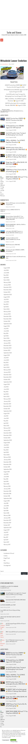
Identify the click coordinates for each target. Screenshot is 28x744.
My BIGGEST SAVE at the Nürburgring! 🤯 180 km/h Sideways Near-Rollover (16, 156)
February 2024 (7, 340)
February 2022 (7, 399)
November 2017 (7, 522)
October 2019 (7, 467)
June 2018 (6, 505)
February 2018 (7, 515)
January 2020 (7, 459)
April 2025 (6, 306)
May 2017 (6, 537)
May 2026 (6, 275)
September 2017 (7, 527)
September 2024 (8, 323)
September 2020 (8, 440)
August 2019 (7, 471)
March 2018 (6, 513)
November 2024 (7, 319)
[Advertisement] (14, 15)
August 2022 (7, 384)
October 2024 (7, 321)
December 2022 (7, 374)
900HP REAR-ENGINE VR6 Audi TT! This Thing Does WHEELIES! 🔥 (17, 178)
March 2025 (6, 309)
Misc (5, 560)
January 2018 (7, 518)
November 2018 (7, 493)
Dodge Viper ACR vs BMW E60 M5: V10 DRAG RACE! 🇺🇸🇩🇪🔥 (16, 163)
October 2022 (7, 379)
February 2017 (7, 544)
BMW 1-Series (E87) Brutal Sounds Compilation (16, 631)
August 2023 (7, 355)
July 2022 (6, 387)
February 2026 (7, 282)
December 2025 (7, 287)
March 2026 (6, 280)
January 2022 (7, 401)
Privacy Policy (14, 741)
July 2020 (6, 445)
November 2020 (8, 435)
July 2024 (6, 328)
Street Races (7, 563)
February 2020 (7, 457)
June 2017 (6, 535)
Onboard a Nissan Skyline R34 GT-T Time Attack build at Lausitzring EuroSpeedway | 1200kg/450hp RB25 (15, 218)
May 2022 (6, 391)
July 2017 (6, 532)
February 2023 (7, 370)
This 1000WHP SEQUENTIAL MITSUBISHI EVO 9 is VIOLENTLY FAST (11, 111)
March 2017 (6, 542)
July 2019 (6, 474)
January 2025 (7, 314)
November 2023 (7, 348)
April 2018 (6, 510)
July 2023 (6, 357)
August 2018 (7, 501)
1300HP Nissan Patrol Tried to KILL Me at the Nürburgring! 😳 (16, 170)
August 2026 (7, 268)
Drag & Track (7, 558)
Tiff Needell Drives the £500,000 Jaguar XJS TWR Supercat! (15, 126)
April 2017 (6, 539)
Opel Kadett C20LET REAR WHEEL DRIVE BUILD (16, 599)
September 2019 (8, 469)
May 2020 (6, 450)
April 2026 (6, 277)
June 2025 (6, 302)
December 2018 (7, 491)
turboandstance (5, 64)
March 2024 (6, 338)
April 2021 (6, 423)
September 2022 (8, 382)
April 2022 (6, 394)
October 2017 (7, 525)
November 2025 (7, 289)
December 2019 (7, 462)
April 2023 (6, 365)
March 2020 (6, 454)
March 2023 (6, 367)
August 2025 (7, 297)
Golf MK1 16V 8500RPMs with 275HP (8, 605)
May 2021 (6, 421)
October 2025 (7, 292)
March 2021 (6, 425)
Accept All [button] (13, 740)
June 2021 (6, 418)
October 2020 (7, 438)
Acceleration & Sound (9, 553)
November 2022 (7, 377)
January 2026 (7, 285)
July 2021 (6, 416)
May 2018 (6, 508)
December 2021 (7, 404)
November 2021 (7, 406)
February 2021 (7, 428)
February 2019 (7, 486)
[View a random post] (25, 40)
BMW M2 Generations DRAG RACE (13, 244)
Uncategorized (7, 565)
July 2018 (6, 503)
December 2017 (7, 520)
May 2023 (6, 362)
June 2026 (6, 272)
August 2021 (6, 413)
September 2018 (8, 498)
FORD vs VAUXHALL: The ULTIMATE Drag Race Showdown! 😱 (15, 141)
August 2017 (6, 530)
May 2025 (6, 304)
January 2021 (7, 430)
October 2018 (7, 496)
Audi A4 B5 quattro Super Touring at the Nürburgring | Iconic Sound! (16, 134)
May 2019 (6, 479)
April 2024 (6, 336)
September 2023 (8, 353)
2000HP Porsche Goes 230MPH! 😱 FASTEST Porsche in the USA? (15, 119)
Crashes (5, 555)
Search (2, 571)
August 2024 (7, 326)
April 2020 (6, 452)
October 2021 (7, 408)
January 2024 (7, 343)
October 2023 (7, 350)
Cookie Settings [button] (6, 740)
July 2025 (6, 299)
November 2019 (7, 464)
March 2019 (6, 484)
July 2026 (6, 270)
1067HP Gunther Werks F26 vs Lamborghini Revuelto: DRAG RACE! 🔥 (16, 148)
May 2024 (6, 333)
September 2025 (8, 294)
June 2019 (6, 476)
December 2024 (7, 316)
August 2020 (7, 442)
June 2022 (6, 389)
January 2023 (7, 372)
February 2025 (7, 311)
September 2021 (7, 411)
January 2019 (7, 488)
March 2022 (6, 396)
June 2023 (6, 360)
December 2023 (7, 345)
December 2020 (7, 433)
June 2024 (6, 331)
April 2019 (6, 481)
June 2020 (6, 447)
